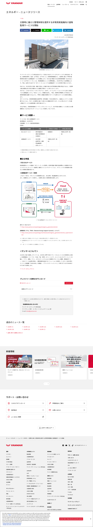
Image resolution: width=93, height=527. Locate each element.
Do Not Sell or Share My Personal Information (71, 519)
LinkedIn (69, 30)
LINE (47, 30)
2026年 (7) (10, 327)
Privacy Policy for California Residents (12, 523)
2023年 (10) (59, 327)
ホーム (7, 438)
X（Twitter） (36, 30)
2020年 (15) (27, 329)
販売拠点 (71, 2)
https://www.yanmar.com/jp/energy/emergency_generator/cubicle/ (39, 227)
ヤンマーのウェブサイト (27, 269)
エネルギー (13, 438)
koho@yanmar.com (31, 311)
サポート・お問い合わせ (79, 2)
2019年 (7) (42, 329)
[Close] (90, 518)
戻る (22, 18)
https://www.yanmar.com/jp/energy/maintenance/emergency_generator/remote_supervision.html (47, 234)
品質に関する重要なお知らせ (15, 333)
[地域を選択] (86, 2)
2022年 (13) (75, 327)
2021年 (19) (11, 329)
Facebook (26, 30)
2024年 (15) (43, 327)
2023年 (25, 438)
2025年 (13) (27, 327)
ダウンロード (69, 283)
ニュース (20, 438)
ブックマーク (58, 30)
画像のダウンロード (27, 289)
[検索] (86, 5)
